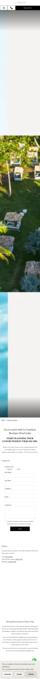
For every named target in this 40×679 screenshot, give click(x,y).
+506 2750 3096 (8, 557)
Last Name (8, 480)
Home (3, 420)
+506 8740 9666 (12, 562)
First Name (8, 472)
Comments (8, 505)
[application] (20, 670)
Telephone (8, 489)
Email (7, 497)
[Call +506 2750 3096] (11, 8)
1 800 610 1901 (19, 559)
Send (20, 529)
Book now (28, 8)
